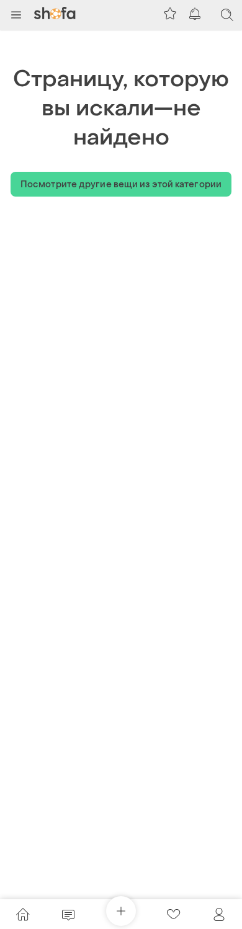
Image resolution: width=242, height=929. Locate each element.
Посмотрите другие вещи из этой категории (121, 184)
